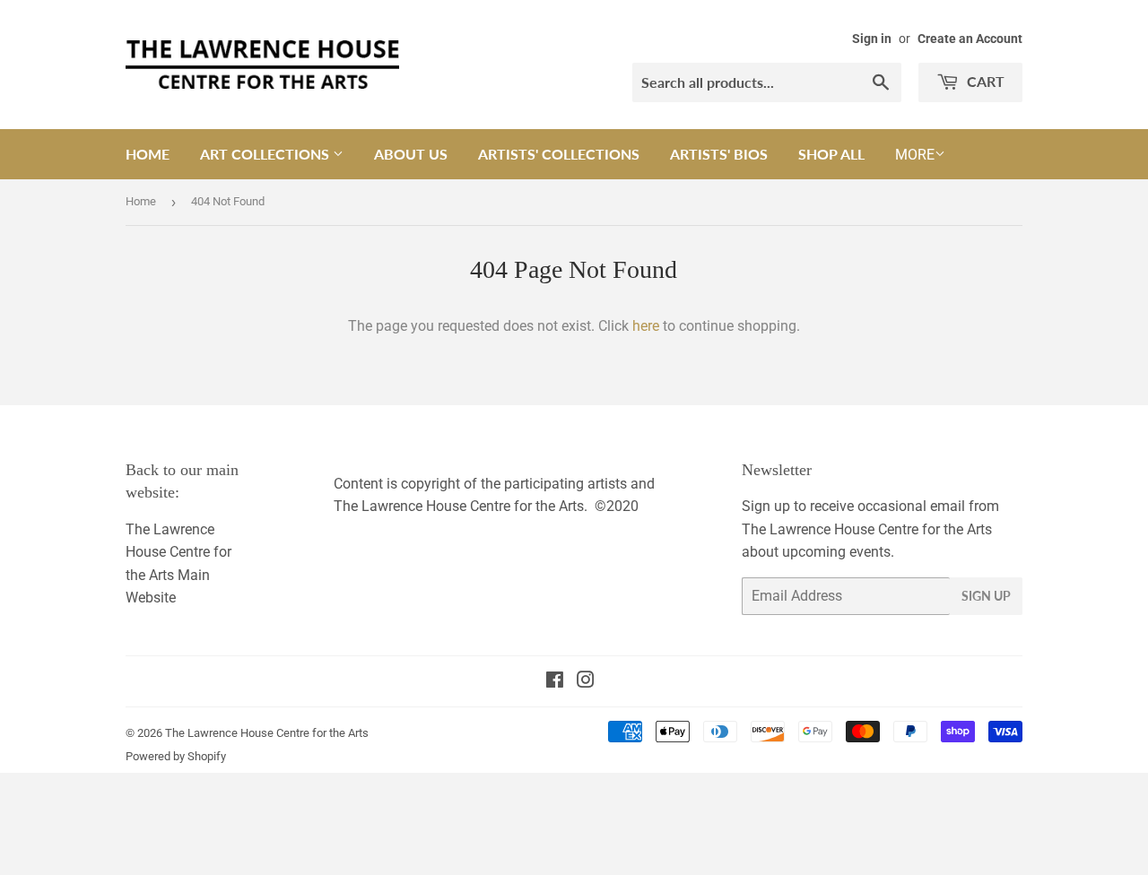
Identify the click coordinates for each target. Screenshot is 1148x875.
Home (148, 153)
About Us (411, 153)
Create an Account (970, 38)
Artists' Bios (719, 153)
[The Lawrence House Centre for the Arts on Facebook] (554, 681)
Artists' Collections (558, 153)
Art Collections (266, 153)
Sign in (871, 38)
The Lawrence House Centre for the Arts (267, 733)
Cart (983, 81)
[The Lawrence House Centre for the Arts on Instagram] (586, 681)
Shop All (831, 153)
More (915, 154)
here (645, 325)
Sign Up (986, 595)
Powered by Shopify (176, 756)
